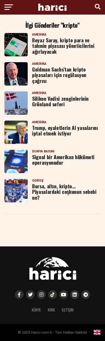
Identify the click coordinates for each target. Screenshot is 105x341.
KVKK (51, 310)
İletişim (68, 310)
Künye (36, 310)
